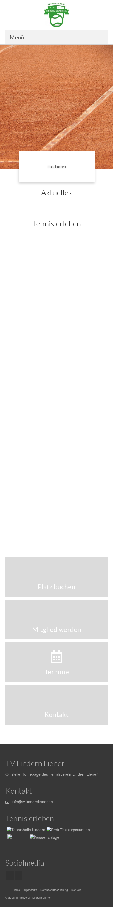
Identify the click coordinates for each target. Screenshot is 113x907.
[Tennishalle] (25, 829)
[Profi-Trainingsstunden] (56, 281)
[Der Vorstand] (56, 482)
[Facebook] (10, 875)
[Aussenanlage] (56, 382)
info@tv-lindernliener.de (32, 801)
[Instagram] (18, 875)
